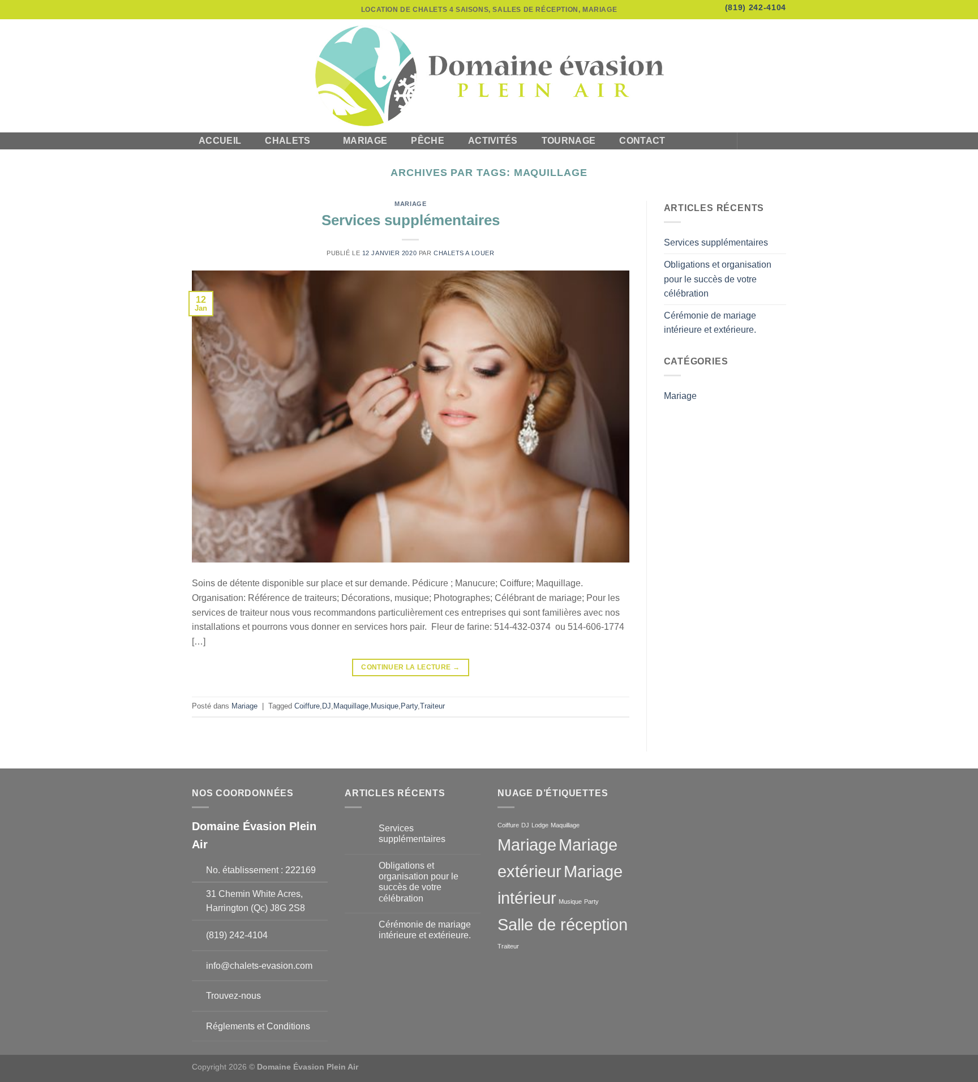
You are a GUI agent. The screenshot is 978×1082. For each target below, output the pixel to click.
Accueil (220, 140)
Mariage (365, 140)
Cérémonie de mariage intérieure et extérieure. (710, 323)
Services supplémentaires (410, 220)
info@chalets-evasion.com (259, 966)
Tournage (569, 140)
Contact (642, 140)
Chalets (287, 140)
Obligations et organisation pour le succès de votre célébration (717, 279)
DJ (326, 706)
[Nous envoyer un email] (778, 141)
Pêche (427, 140)
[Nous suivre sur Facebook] (749, 141)
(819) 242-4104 (755, 7)
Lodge (539, 825)
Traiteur (432, 706)
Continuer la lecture (410, 667)
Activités (493, 140)
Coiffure (307, 706)
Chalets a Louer (464, 253)
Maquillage (350, 706)
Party (409, 706)
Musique (384, 706)
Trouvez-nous (233, 996)
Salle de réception (562, 924)
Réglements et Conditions (258, 1026)
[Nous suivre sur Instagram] (764, 141)
